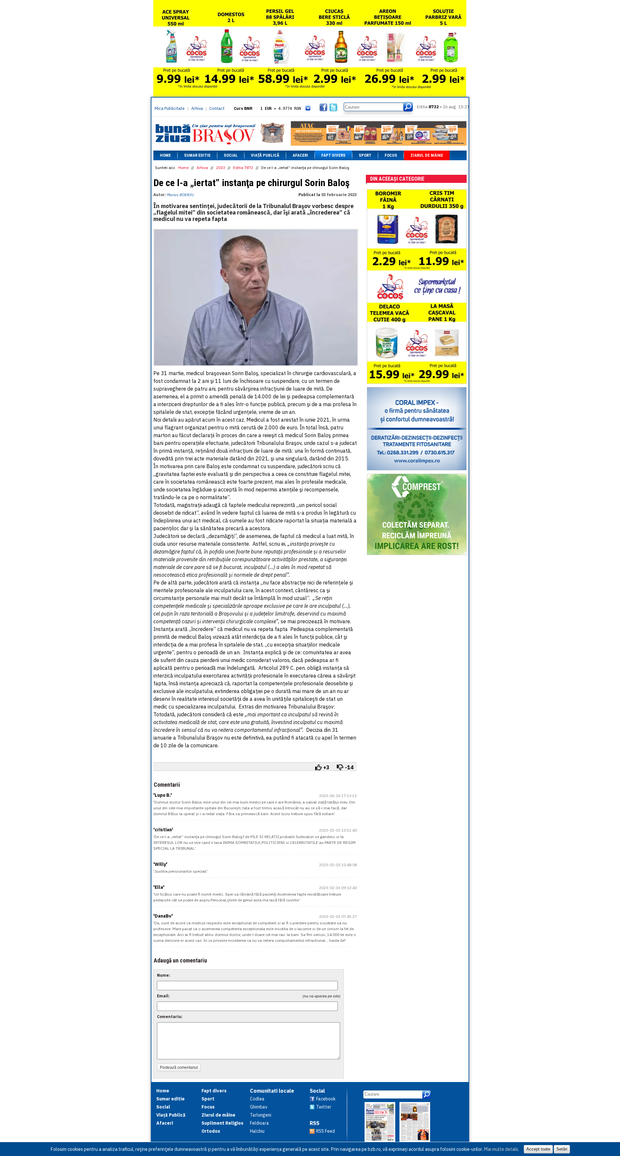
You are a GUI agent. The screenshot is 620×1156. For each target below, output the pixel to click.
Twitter (323, 1107)
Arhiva (197, 108)
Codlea (257, 1099)
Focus (391, 155)
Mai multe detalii (501, 1149)
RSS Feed (325, 1131)
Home (165, 155)
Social (231, 155)
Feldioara (259, 1123)
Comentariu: (169, 1016)
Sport (365, 155)
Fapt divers (333, 155)
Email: (163, 995)
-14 (349, 767)
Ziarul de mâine (426, 155)
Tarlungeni (260, 1115)
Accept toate (538, 1149)
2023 (220, 167)
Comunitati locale (272, 1091)
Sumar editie (197, 155)
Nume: (163, 975)
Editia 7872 (243, 167)
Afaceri (300, 155)
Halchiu (257, 1131)
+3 (326, 767)
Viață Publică (265, 155)
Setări (561, 1149)
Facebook (326, 1099)
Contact (216, 108)
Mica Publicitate (170, 108)
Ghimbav (258, 1107)
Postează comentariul (179, 1067)
